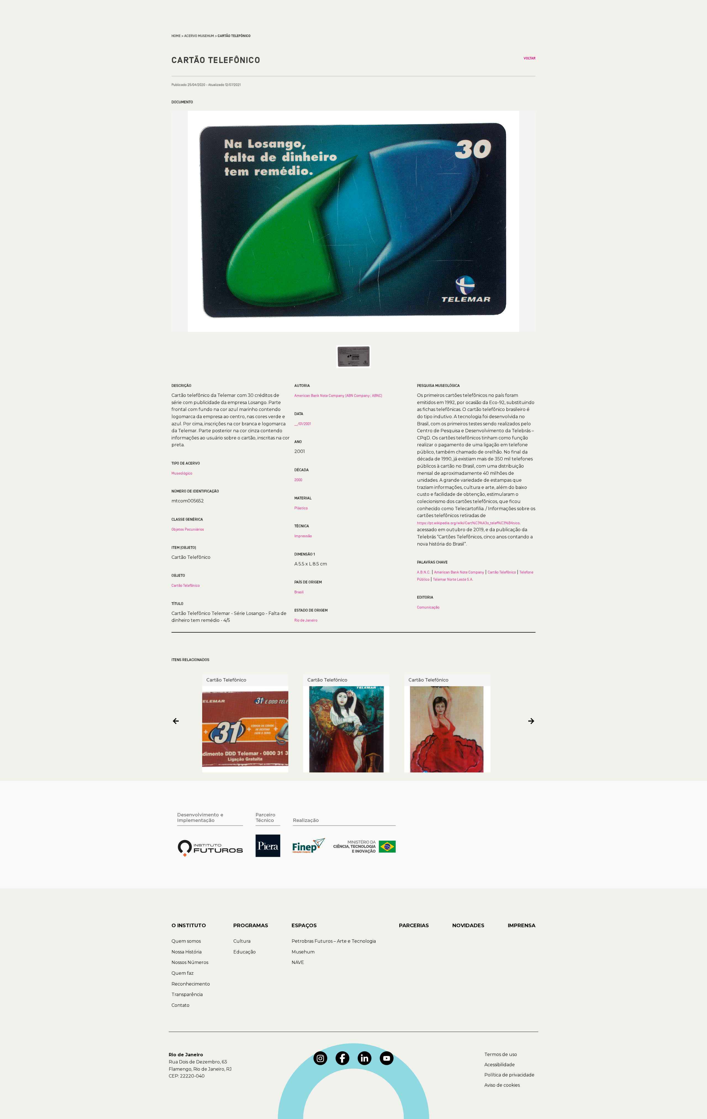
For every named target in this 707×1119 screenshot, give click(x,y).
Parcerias (414, 926)
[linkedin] (364, 1058)
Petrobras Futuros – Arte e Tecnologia (334, 941)
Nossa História (187, 952)
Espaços (304, 926)
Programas (250, 926)
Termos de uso (500, 1054)
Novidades (468, 926)
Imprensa (521, 926)
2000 (298, 480)
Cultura (241, 941)
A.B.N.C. (424, 572)
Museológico (182, 473)
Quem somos (186, 941)
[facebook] (342, 1058)
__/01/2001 (302, 423)
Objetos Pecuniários (188, 529)
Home (176, 36)
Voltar (529, 58)
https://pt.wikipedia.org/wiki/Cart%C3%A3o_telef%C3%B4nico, (469, 523)
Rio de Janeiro (305, 620)
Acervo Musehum (199, 36)
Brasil (299, 592)
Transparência (187, 994)
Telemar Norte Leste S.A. (453, 579)
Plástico (301, 508)
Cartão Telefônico (186, 585)
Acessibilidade (499, 1064)
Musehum (303, 952)
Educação (244, 952)
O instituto (189, 926)
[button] (176, 721)
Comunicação (428, 607)
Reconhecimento (191, 984)
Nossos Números (190, 962)
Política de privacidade (509, 1075)
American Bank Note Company (459, 572)
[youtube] (387, 1058)
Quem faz (183, 973)
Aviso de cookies (502, 1085)
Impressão (303, 536)
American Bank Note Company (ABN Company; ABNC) (338, 395)
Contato (180, 1005)
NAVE (298, 962)
